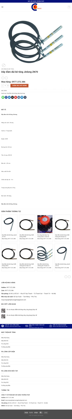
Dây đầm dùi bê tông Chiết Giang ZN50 (27, 235)
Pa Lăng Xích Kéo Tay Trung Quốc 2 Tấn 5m (43, 235)
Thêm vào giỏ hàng (19, 85)
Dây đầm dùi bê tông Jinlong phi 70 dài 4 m (43, 265)
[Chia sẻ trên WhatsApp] (2, 97)
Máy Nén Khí (4, 340)
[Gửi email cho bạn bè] (12, 97)
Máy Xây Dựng (21, 93)
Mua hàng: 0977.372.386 (13, 82)
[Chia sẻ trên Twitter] (9, 97)
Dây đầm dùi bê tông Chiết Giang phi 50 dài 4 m (62, 235)
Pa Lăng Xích (5, 343)
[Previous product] (69, 276)
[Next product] (66, 276)
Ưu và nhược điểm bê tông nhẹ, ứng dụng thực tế (22, 309)
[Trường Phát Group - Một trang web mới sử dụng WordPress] (36, 7)
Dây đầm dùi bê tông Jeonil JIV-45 (9, 235)
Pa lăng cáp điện (5, 347)
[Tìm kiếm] (69, 7)
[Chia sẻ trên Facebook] (6, 97)
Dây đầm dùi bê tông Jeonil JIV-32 (62, 265)
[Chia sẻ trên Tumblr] (25, 97)
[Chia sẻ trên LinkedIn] (21, 97)
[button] (2, 7)
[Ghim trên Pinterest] (15, 97)
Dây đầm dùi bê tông (7, 69)
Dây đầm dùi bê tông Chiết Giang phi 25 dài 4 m (27, 265)
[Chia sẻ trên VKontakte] (18, 97)
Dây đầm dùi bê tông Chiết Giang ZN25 (9, 265)
